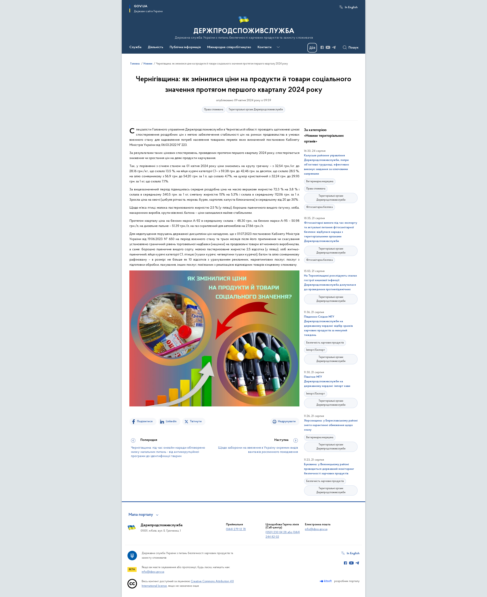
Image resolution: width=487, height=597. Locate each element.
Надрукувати (287, 421)
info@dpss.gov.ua (316, 529)
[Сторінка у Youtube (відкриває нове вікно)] (328, 47)
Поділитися (145, 421)
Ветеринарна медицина (319, 181)
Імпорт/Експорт (315, 350)
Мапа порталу (141, 515)
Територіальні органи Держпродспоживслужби (255, 109)
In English (351, 7)
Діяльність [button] (155, 47)
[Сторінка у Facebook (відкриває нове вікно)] (322, 47)
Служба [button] (135, 47)
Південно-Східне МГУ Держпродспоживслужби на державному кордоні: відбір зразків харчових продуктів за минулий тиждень (328, 326)
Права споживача (213, 109)
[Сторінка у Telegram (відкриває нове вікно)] (334, 47)
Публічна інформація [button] (185, 47)
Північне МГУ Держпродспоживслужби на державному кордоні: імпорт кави (327, 381)
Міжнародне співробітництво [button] (229, 47)
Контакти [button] (264, 47)
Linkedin (171, 421)
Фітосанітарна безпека (319, 207)
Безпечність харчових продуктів (325, 342)
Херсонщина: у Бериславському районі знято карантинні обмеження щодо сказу (331, 425)
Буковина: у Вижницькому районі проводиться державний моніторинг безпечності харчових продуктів (329, 469)
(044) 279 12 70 (236, 529)
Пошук (354, 47)
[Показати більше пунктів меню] (278, 47)
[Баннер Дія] (312, 47)
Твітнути (196, 421)
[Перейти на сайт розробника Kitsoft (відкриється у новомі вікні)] (326, 581)
